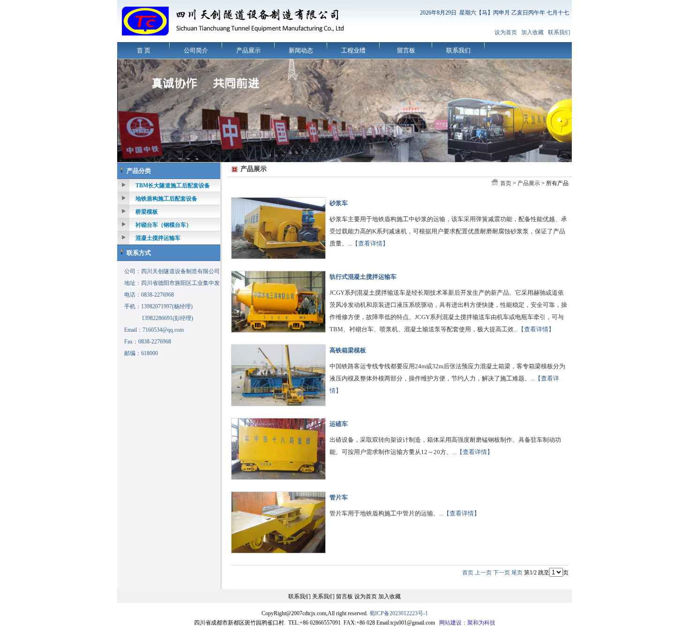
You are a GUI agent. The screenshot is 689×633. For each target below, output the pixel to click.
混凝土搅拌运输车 (157, 238)
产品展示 (248, 50)
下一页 (501, 572)
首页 (505, 183)
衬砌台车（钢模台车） (163, 225)
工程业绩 (353, 50)
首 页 (143, 50)
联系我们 (559, 32)
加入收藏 (532, 32)
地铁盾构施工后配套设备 (166, 198)
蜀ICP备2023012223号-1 (398, 613)
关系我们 (323, 596)
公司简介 (196, 50)
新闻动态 (301, 50)
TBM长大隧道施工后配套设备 (172, 185)
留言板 (406, 50)
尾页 (517, 572)
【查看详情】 (370, 243)
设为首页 (505, 32)
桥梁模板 (146, 212)
